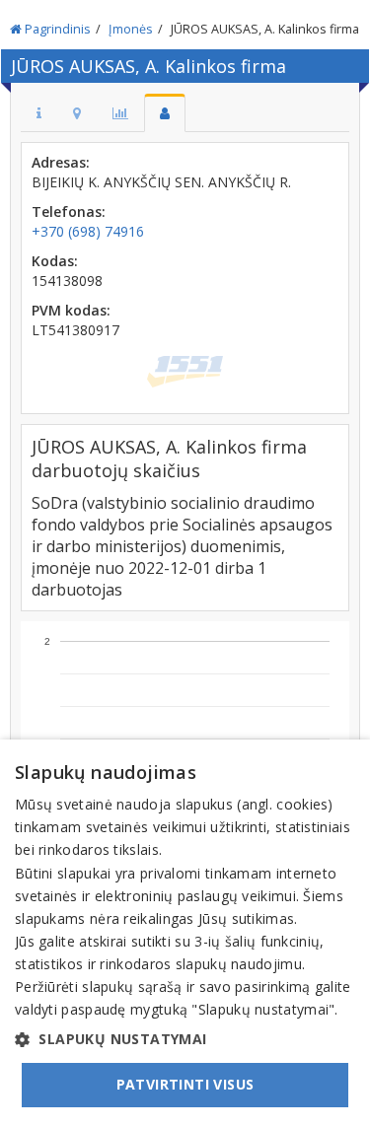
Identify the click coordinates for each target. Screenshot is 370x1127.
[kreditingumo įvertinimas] (120, 113)
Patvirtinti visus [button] (185, 1084)
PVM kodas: (71, 310)
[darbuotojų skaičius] (164, 113)
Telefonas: (69, 211)
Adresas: (61, 162)
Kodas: (55, 260)
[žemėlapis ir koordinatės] (77, 113)
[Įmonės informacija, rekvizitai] (39, 113)
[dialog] (185, 933)
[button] (185, 1039)
